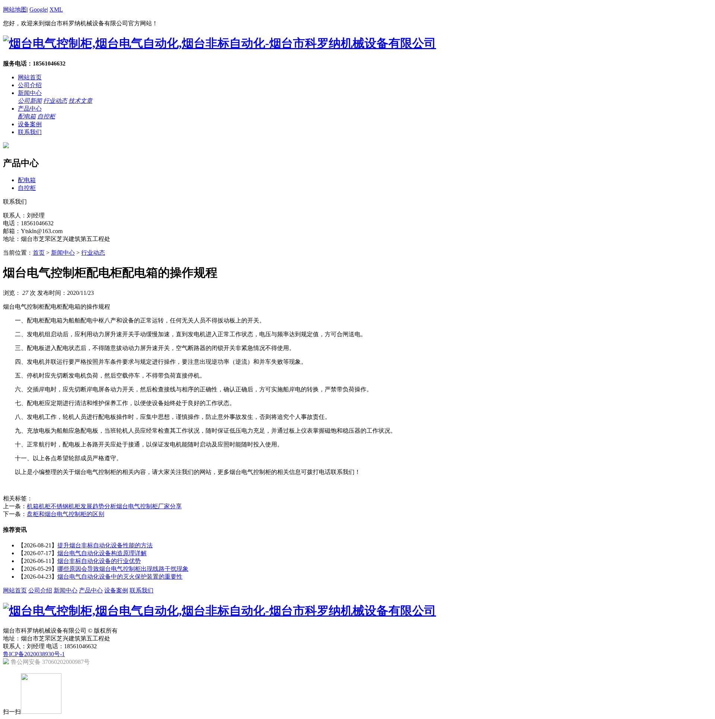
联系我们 (30, 132)
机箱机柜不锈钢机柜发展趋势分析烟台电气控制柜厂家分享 (104, 506)
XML (56, 9)
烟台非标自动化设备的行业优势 (99, 561)
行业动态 (55, 101)
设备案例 (30, 124)
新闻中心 (30, 93)
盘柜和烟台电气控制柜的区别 (65, 514)
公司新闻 (30, 101)
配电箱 (27, 116)
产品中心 (30, 108)
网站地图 (15, 9)
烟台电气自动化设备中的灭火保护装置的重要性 (119, 576)
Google (38, 9)
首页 (39, 252)
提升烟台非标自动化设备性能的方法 (105, 545)
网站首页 (30, 77)
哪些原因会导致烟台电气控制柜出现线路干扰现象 (122, 569)
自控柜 (46, 116)
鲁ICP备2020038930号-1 (34, 654)
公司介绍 (30, 85)
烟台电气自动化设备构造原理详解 (102, 553)
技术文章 (80, 101)
